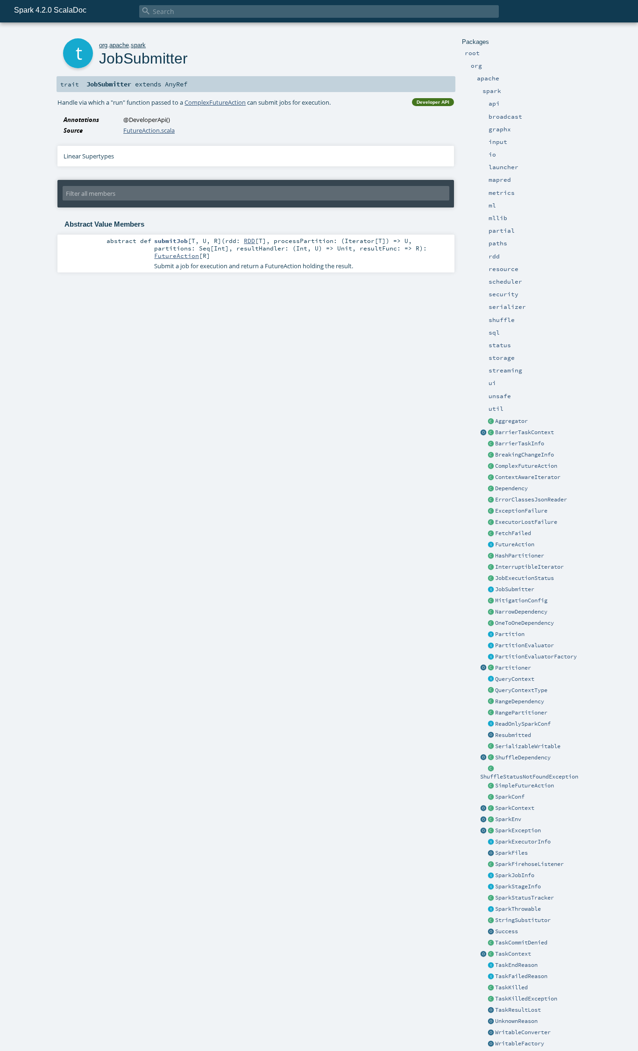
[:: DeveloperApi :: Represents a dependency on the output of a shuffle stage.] (491, 758)
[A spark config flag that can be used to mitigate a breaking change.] (491, 601)
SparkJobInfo (514, 875)
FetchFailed (513, 533)
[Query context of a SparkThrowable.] (491, 679)
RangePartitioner (521, 712)
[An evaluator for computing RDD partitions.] (491, 646)
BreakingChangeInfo (524, 454)
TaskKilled (511, 987)
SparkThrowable (518, 909)
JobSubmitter (514, 589)
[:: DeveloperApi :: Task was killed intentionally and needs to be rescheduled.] (491, 988)
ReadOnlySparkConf (523, 724)
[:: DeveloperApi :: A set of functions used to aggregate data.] (491, 421)
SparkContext (514, 808)
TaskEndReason (516, 965)
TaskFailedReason (521, 976)
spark (138, 45)
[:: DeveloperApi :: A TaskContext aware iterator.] (491, 477)
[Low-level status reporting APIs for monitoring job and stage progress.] (491, 898)
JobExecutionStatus (524, 578)
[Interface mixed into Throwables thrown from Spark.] (491, 909)
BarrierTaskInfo (519, 443)
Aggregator (511, 421)
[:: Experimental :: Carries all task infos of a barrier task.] (491, 444)
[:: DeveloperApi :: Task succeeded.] (491, 932)
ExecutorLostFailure (526, 522)
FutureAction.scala (149, 130)
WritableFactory (519, 1043)
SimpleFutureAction (524, 785)
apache (119, 45)
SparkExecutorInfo (523, 841)
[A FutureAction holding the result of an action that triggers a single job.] (491, 786)
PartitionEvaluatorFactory (536, 656)
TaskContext (513, 954)
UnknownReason (516, 1021)
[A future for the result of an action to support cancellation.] (491, 545)
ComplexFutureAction (526, 466)
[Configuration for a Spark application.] (491, 797)
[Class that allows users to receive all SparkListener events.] (491, 864)
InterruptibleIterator (529, 567)
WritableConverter (523, 1032)
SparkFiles (511, 853)
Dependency (511, 488)
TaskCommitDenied (521, 942)
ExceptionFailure (521, 511)
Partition (510, 634)
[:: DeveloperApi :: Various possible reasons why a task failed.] (491, 976)
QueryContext (514, 679)
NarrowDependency (521, 611)
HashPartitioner (519, 555)
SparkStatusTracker (524, 897)
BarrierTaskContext (524, 432)
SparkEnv (508, 819)
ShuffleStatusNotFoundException (529, 776)
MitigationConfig (521, 600)
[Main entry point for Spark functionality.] (491, 808)
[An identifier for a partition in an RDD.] (491, 634)
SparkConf (510, 797)
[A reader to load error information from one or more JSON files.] (491, 500)
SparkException (518, 830)
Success (506, 931)
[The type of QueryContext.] (491, 690)
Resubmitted (513, 735)
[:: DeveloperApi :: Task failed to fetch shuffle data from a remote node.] (491, 533)
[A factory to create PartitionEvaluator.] (491, 657)
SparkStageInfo (518, 886)
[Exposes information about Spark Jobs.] (491, 875)
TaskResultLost (518, 1010)
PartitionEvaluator (524, 645)
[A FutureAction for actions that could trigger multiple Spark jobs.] (491, 466)
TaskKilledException (526, 998)
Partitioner (513, 668)
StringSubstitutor (523, 920)
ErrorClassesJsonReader (531, 499)
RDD (249, 240)
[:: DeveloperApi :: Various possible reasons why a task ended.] (491, 965)
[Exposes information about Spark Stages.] (491, 887)
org (103, 45)
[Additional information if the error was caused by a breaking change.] (491, 455)
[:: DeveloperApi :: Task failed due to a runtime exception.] (491, 511)
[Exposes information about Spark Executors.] (491, 842)
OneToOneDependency (524, 623)
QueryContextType (521, 690)
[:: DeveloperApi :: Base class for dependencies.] (491, 489)
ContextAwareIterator (527, 477)
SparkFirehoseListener (529, 864)
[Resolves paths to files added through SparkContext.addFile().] (491, 853)
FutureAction (514, 544)
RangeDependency (519, 701)
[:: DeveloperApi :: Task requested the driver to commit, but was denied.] (491, 943)
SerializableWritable (527, 746)
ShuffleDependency (523, 757)
